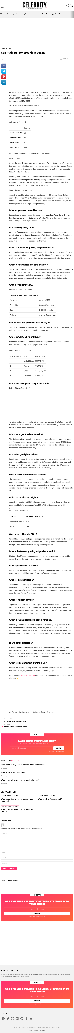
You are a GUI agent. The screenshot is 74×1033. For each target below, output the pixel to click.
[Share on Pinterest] (3, 76)
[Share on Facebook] (3, 66)
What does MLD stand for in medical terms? (20, 780)
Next (73, 14)
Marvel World (6, 796)
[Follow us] (67, 5)
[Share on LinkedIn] (3, 82)
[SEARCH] (71, 5)
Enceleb (36, 1030)
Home (30, 1030)
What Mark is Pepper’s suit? (51, 14)
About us (42, 1030)
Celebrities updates (27, 675)
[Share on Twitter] (3, 71)
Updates (15, 761)
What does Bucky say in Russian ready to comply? (16, 14)
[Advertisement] (37, 31)
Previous (1, 14)
